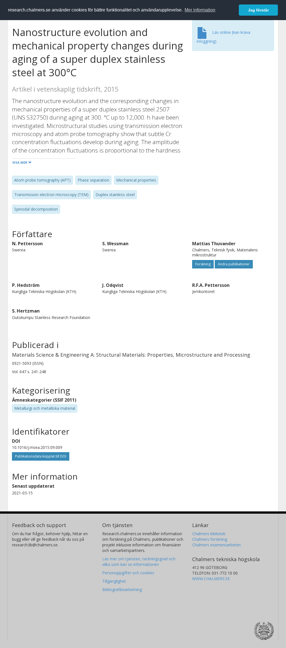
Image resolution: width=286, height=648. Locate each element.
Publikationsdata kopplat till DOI (40, 456)
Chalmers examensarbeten (216, 544)
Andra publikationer (234, 264)
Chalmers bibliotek (208, 533)
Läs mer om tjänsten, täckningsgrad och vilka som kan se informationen (138, 561)
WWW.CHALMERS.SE (211, 578)
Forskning (203, 264)
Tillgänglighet (114, 581)
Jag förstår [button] (258, 10)
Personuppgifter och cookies (128, 572)
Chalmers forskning (209, 539)
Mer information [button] (200, 10)
